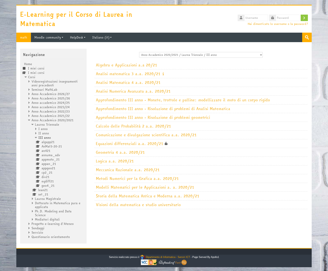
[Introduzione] (163, 73)
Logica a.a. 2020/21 (115, 161)
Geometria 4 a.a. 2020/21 (120, 152)
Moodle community (47, 37)
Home (28, 64)
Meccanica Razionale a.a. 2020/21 (128, 170)
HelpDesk (76, 37)
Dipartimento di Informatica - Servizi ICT (167, 257)
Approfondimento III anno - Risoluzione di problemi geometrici (153, 117)
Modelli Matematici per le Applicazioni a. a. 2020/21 (145, 187)
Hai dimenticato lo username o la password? (278, 23)
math (23, 37)
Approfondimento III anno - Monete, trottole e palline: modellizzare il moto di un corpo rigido (183, 100)
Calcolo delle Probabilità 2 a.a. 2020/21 (133, 126)
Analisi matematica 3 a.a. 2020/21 (128, 74)
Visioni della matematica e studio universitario (138, 205)
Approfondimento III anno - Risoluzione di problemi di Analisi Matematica (163, 109)
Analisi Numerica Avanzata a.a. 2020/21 (133, 91)
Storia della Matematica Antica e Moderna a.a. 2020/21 (147, 196)
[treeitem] (53, 150)
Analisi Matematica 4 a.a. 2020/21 (128, 82)
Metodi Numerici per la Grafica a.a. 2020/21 (137, 178)
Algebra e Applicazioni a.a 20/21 (126, 65)
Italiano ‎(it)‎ (100, 37)
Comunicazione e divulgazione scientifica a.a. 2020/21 (146, 135)
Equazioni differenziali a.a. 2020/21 (129, 144)
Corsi (31, 77)
